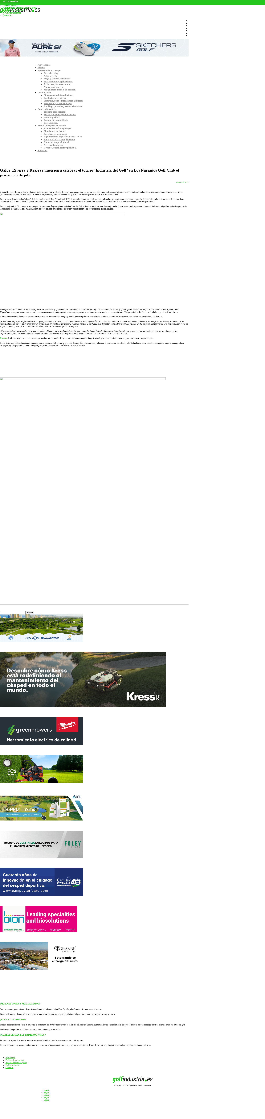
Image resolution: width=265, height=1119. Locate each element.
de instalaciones (59, 95)
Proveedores (44, 65)
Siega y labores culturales (57, 78)
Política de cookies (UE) (16, 1062)
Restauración (51, 123)
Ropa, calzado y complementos (59, 139)
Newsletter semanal (12, 13)
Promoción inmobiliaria (56, 120)
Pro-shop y (55, 134)
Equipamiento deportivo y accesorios (63, 136)
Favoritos (42, 150)
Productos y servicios (55, 98)
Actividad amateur (53, 145)
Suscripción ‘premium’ (13, 10)
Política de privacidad (15, 1060)
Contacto (7, 15)
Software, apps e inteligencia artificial (63, 100)
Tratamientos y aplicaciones (58, 81)
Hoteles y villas (51, 117)
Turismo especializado (55, 112)
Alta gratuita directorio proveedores (19, 8)
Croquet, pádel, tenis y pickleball (60, 147)
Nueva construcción (54, 87)
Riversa (3, 338)
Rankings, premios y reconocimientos (63, 106)
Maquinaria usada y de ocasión (59, 89)
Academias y (57, 128)
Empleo (41, 67)
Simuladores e (54, 131)
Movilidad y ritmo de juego (58, 103)
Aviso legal (10, 1057)
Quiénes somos (9, 5)
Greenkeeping (51, 73)
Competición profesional (56, 142)
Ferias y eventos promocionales (60, 114)
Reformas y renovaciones (57, 84)
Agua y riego (50, 76)
